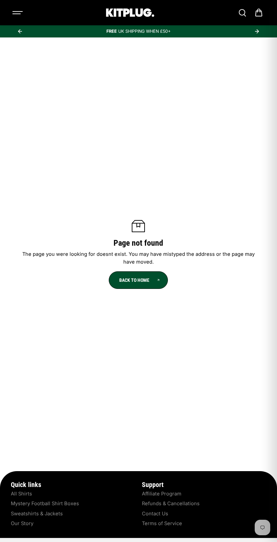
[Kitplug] (130, 12)
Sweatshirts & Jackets (37, 514)
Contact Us (155, 514)
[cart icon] (258, 12)
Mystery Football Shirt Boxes (45, 503)
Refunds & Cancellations (171, 503)
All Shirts (21, 494)
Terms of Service (162, 523)
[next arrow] (257, 31)
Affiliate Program (161, 494)
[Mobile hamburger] (18, 12)
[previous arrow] (20, 31)
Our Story (22, 523)
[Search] (242, 12)
